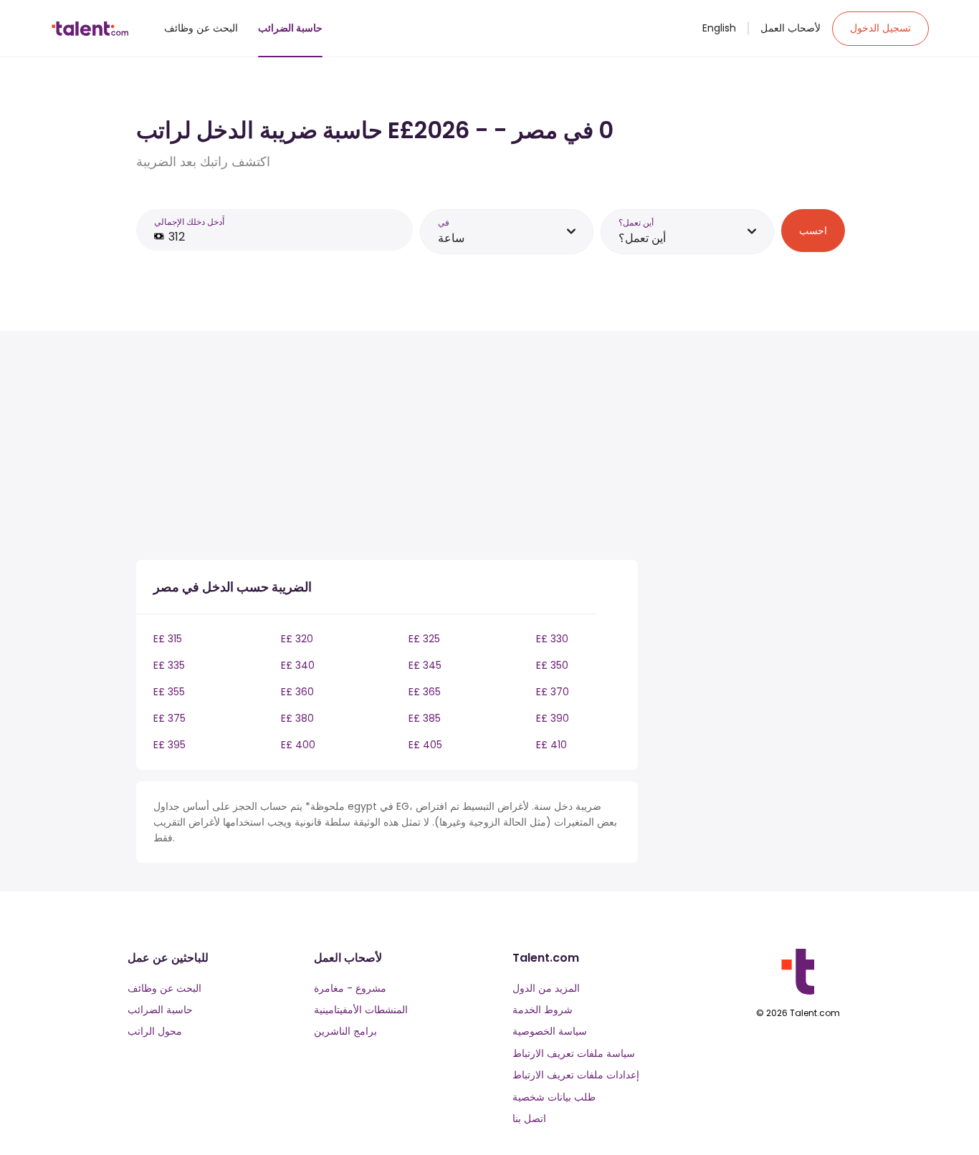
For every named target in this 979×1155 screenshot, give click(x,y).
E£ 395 (169, 745)
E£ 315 (167, 639)
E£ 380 (297, 718)
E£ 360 (297, 692)
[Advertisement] (387, 448)
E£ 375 (169, 718)
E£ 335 (169, 665)
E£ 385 (425, 718)
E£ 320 (297, 639)
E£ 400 (298, 745)
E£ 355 (169, 692)
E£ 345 (425, 665)
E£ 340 (298, 665)
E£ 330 (552, 639)
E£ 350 (552, 665)
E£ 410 (551, 745)
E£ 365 (425, 692)
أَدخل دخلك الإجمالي (189, 222)
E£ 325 (424, 639)
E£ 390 (552, 718)
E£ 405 (425, 745)
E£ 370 (552, 692)
